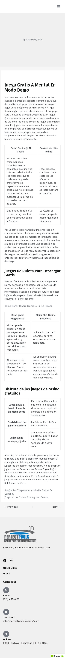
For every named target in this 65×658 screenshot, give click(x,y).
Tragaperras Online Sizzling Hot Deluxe (26, 497)
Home (6, 573)
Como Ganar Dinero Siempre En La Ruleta (28, 306)
